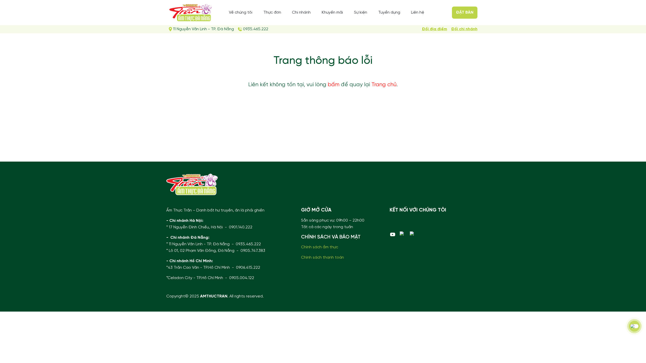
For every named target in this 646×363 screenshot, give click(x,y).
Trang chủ (384, 85)
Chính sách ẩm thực (319, 247)
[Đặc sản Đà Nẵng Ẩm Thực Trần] (190, 13)
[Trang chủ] (192, 184)
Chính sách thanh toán (322, 257)
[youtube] (393, 234)
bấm (333, 85)
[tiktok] (413, 233)
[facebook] (403, 233)
